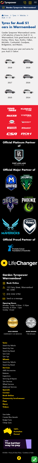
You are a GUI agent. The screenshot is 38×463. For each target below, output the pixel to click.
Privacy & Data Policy (15, 453)
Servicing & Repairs (10, 379)
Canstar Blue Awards (10, 417)
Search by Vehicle (9, 345)
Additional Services (10, 387)
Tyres (5, 343)
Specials (6, 390)
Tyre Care (6, 354)
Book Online (8, 395)
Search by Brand (9, 351)
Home (6, 15)
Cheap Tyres (7, 423)
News (5, 404)
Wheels (6, 359)
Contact (6, 392)
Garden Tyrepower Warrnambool (21, 7)
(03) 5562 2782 (14, 294)
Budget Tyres (7, 420)
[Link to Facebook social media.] (19, 458)
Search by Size (8, 348)
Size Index (6, 414)
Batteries (6, 373)
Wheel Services (8, 384)
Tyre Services (7, 381)
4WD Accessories (9, 370)
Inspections (6, 376)
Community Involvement (13, 398)
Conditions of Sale (28, 453)
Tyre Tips (6, 356)
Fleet (5, 401)
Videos (6, 407)
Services (6, 368)
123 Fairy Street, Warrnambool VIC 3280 (20, 288)
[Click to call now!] (25, 2)
